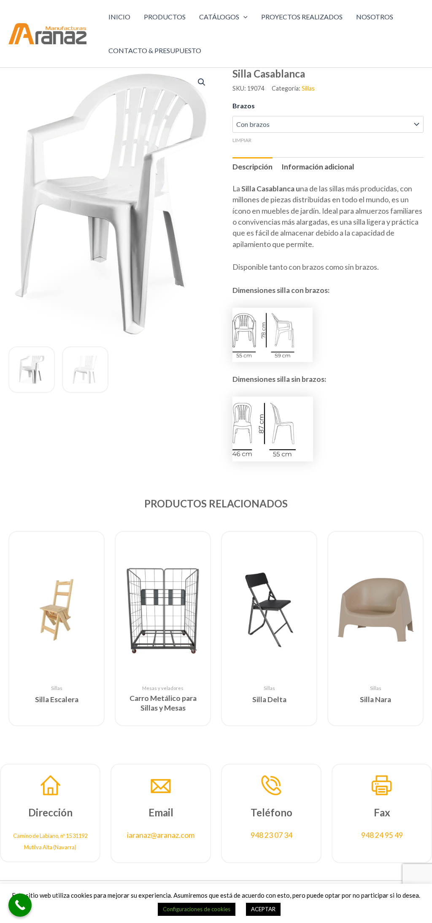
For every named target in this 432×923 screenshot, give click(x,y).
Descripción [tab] (252, 166)
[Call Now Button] (20, 905)
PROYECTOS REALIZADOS (302, 17)
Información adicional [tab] (317, 166)
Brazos (243, 106)
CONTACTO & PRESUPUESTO (154, 50)
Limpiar (241, 140)
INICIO (119, 17)
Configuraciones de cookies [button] (196, 909)
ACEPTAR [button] (263, 909)
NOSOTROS (374, 17)
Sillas (308, 88)
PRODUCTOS (165, 17)
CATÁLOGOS (219, 17)
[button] (243, 17)
